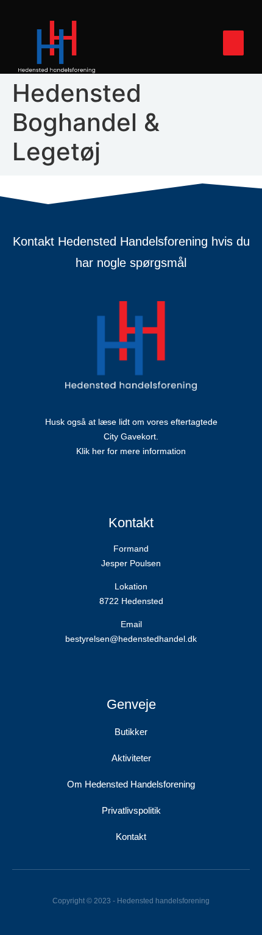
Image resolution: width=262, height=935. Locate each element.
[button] (233, 42)
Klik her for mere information (131, 451)
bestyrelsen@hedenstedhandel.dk (131, 639)
